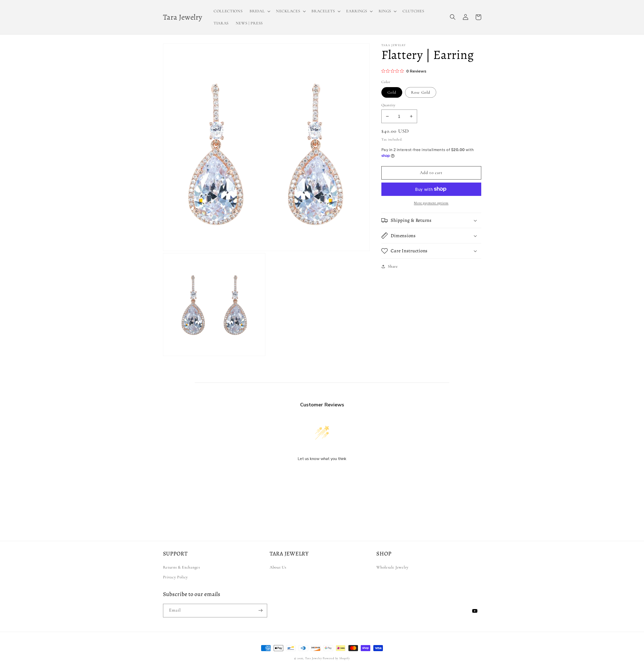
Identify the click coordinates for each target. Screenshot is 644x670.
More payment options (431, 203)
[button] (259, 11)
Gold (391, 92)
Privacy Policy (175, 577)
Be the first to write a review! (322, 472)
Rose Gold (420, 92)
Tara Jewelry (313, 658)
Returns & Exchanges (181, 567)
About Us (278, 567)
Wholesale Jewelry (392, 567)
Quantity (388, 105)
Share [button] (393, 266)
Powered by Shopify (336, 658)
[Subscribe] (260, 610)
